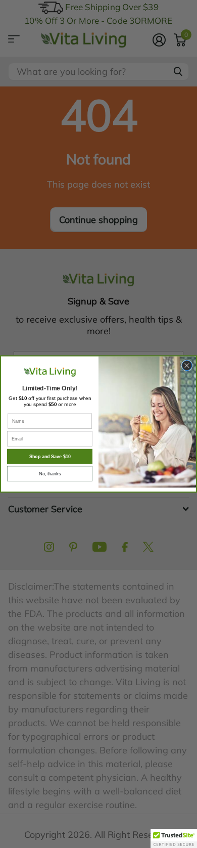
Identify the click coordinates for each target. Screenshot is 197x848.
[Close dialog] (187, 366)
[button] (174, 838)
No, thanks (50, 473)
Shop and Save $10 (50, 456)
